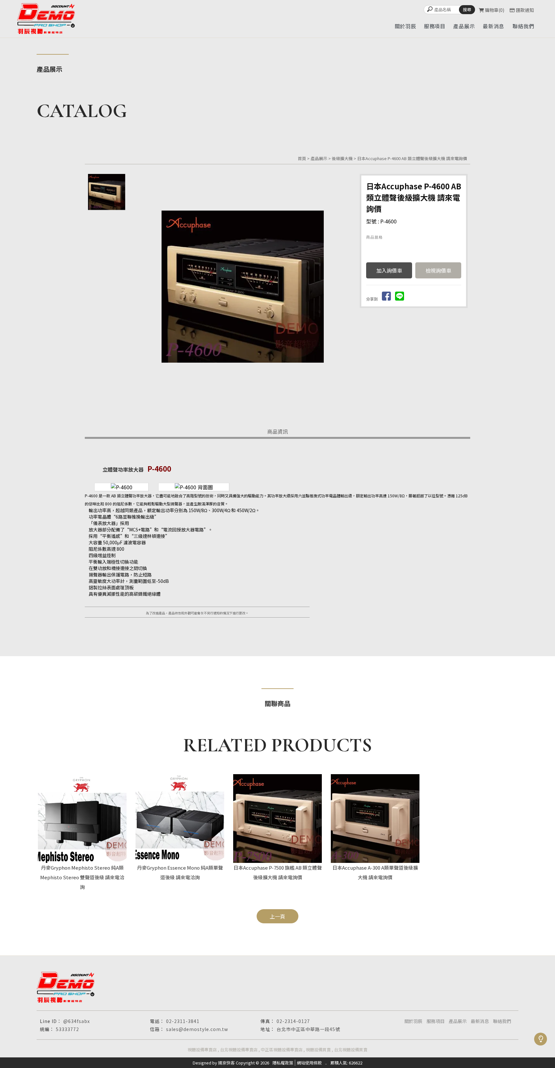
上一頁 (277, 916)
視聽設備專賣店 (202, 1049)
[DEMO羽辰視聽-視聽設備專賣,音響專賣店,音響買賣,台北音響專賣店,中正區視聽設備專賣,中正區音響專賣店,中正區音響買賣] (46, 18)
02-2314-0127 (293, 1021)
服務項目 (436, 1021)
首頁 (302, 158)
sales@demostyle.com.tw (197, 1029)
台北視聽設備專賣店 (239, 1049)
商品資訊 (277, 431)
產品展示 (319, 158)
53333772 (67, 1029)
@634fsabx (76, 1021)
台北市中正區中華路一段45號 (308, 1029)
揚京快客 (226, 1063)
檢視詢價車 (438, 270)
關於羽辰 (413, 1021)
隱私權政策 (282, 1063)
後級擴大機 (342, 158)
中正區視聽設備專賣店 (282, 1049)
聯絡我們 (502, 1021)
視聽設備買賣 (318, 1049)
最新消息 (480, 1021)
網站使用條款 (309, 1063)
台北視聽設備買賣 (350, 1049)
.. (326, 1063)
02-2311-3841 (182, 1021)
